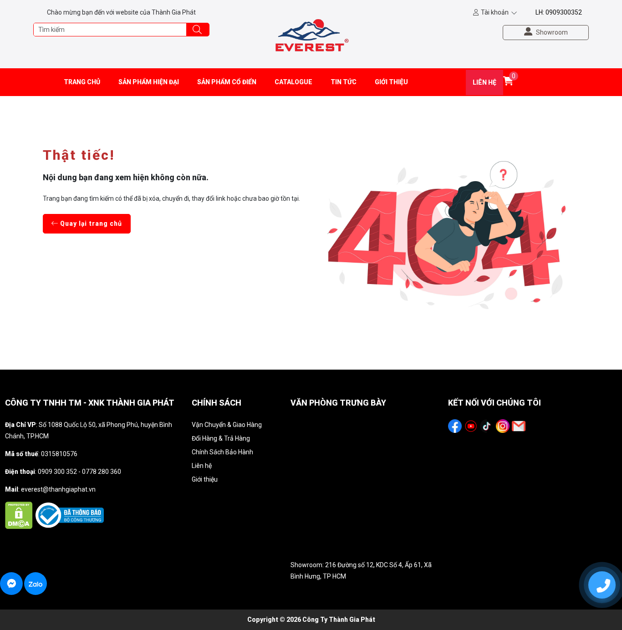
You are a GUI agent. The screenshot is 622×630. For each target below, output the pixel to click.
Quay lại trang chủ (90, 223)
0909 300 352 (57, 471)
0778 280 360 (101, 471)
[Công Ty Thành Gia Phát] (311, 33)
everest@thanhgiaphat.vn (58, 489)
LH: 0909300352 (558, 12)
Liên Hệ (484, 82)
